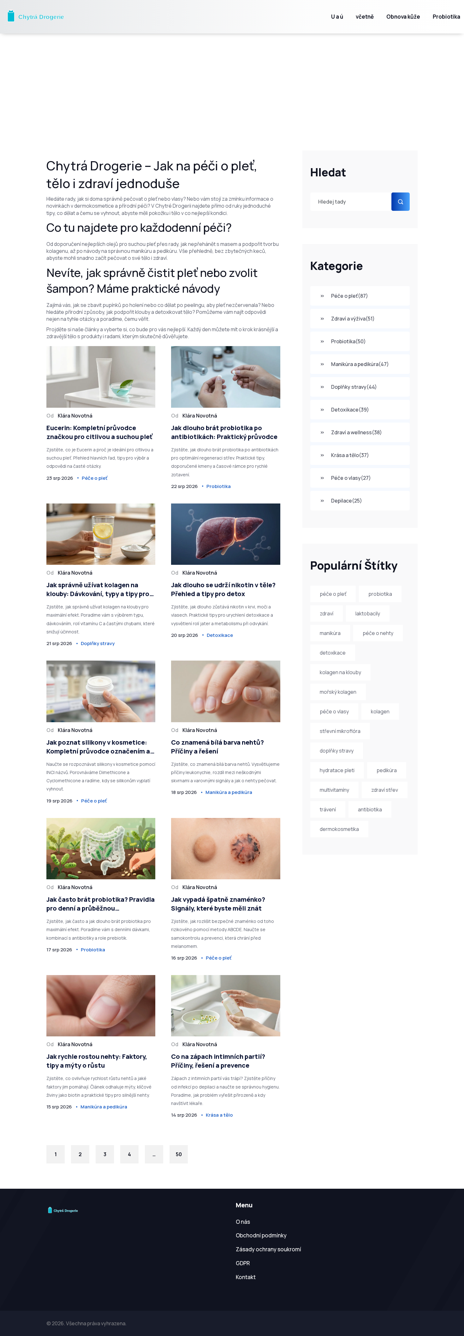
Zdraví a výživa (353, 318)
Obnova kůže (403, 16)
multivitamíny (334, 789)
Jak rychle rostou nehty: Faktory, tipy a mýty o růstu (96, 1061)
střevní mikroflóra (340, 731)
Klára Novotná (75, 415)
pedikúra (387, 770)
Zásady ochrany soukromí (268, 1249)
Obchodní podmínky (261, 1235)
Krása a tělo (350, 455)
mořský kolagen (338, 691)
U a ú (337, 16)
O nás (243, 1221)
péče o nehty (378, 633)
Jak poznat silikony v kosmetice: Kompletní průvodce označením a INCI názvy (98, 747)
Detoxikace (350, 409)
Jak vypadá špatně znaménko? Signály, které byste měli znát (218, 903)
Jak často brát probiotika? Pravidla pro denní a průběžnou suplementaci (100, 904)
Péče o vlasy (351, 477)
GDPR (243, 1263)
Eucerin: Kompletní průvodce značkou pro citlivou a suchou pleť (99, 432)
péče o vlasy (334, 711)
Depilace (346, 500)
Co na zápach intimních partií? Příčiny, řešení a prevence (218, 1061)
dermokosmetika (339, 829)
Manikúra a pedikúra (360, 364)
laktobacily (367, 613)
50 (179, 1154)
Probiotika (446, 16)
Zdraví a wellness (356, 432)
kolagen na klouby (340, 672)
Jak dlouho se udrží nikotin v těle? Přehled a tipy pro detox (223, 589)
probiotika (380, 593)
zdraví (326, 613)
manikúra (330, 633)
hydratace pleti (337, 770)
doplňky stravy (337, 750)
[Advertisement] (232, 81)
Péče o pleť (349, 295)
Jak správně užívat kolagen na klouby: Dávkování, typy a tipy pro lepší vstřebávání (97, 589)
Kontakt (246, 1277)
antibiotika (370, 809)
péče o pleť (333, 593)
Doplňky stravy (354, 386)
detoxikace (333, 652)
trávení (328, 809)
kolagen (380, 711)
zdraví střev (384, 789)
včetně (365, 16)
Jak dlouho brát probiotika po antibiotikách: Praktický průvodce (224, 432)
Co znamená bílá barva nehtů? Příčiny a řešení (217, 746)
